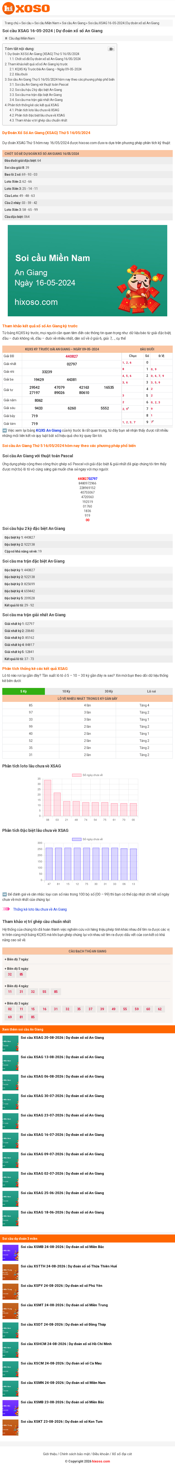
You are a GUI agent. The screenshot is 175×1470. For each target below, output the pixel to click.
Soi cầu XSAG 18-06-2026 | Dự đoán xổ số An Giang (62, 1212)
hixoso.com (101, 1461)
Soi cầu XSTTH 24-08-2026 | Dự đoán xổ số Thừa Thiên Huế (69, 1266)
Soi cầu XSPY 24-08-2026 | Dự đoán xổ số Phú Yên (61, 1286)
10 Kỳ (66, 691)
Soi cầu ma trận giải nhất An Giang (39, 100)
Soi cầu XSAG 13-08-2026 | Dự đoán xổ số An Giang (62, 1057)
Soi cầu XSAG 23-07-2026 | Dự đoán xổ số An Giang (62, 1115)
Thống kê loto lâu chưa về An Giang (40, 909)
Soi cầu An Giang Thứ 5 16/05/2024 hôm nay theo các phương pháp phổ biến (61, 79)
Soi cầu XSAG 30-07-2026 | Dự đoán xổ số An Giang (62, 1096)
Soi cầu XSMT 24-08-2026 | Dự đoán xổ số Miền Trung (64, 1305)
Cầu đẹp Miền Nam (22, 38)
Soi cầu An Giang (73, 23)
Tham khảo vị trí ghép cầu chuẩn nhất (41, 120)
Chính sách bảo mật (75, 1454)
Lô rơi (151, 691)
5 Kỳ (24, 691)
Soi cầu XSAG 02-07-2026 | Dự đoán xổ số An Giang (62, 1173)
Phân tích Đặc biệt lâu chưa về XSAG (40, 115)
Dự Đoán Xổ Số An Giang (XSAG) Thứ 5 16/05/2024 (43, 54)
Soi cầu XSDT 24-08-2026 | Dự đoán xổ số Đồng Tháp (63, 1324)
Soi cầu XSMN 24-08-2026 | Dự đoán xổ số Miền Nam (63, 1383)
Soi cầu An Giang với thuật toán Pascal (41, 84)
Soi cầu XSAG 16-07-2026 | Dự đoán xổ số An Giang (62, 1135)
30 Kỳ (109, 691)
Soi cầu (26, 23)
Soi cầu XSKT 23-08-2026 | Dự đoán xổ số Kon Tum (62, 1422)
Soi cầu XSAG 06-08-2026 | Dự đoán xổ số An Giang (62, 1076)
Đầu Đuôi (21, 74)
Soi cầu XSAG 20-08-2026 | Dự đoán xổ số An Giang (62, 1038)
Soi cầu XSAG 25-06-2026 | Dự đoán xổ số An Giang (62, 1193)
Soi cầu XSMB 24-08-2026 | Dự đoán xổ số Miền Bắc (62, 1247)
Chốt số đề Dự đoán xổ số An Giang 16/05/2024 (48, 59)
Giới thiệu (50, 1454)
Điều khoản (101, 1454)
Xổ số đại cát (122, 1454)
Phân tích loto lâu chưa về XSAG (37, 110)
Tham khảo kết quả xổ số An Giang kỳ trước (38, 64)
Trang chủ (11, 23)
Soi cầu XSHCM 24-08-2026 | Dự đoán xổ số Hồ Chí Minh (66, 1344)
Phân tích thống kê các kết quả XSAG (33, 105)
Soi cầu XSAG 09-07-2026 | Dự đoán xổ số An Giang (62, 1154)
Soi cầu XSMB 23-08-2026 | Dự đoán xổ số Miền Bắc (62, 1402)
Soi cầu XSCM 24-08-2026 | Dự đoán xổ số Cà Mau (61, 1363)
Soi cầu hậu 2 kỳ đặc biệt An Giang (38, 90)
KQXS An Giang (48, 430)
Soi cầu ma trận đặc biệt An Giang (38, 95)
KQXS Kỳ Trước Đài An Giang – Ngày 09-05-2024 (48, 69)
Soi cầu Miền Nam (46, 23)
